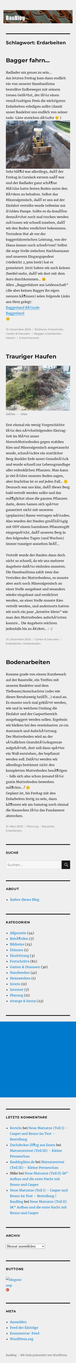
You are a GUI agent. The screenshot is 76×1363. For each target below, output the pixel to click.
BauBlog (11, 1355)
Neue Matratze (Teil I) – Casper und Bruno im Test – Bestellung (38, 1133)
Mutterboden (32, 643)
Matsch (10, 337)
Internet (17, 990)
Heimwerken (20, 978)
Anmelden (18, 1322)
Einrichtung (19, 956)
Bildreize (41, 329)
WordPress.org (21, 1339)
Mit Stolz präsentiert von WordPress (43, 1355)
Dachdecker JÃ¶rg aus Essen (32, 1145)
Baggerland (15, 313)
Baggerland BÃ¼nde (23, 307)
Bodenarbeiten (28, 662)
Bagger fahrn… (28, 60)
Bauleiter (48, 826)
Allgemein (18, 933)
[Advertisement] (38, 1059)
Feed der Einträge (24, 1328)
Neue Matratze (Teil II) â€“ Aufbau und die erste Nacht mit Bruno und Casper (39, 1179)
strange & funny (23, 1001)
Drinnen (16, 950)
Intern (15, 984)
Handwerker (20, 973)
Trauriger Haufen (31, 356)
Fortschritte (55, 329)
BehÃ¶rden (19, 939)
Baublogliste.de (22, 1162)
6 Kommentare (29, 337)
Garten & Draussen (18, 333)
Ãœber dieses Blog (24, 900)
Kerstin (16, 1128)
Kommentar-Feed (24, 1333)
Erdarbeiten (53, 333)
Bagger (39, 333)
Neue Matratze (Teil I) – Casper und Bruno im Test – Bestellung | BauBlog (39, 1196)
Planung (32, 826)
